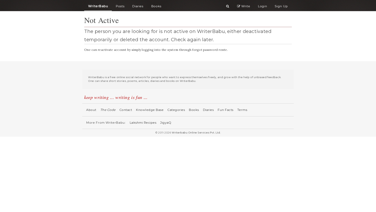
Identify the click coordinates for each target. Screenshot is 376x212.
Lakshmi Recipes (143, 122)
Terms (242, 110)
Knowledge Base (150, 110)
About (91, 110)
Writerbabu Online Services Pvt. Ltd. (196, 132)
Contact (125, 110)
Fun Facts (225, 110)
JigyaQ (165, 122)
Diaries (208, 110)
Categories (176, 110)
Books (194, 110)
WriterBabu (98, 6)
